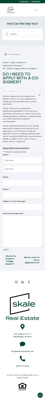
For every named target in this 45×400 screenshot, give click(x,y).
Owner (36, 2)
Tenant (24, 2)
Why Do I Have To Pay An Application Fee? (31, 260)
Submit (6, 249)
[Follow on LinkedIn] (22, 282)
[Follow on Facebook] (29, 282)
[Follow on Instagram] (16, 282)
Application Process (12, 66)
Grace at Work (22, 378)
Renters (21, 62)
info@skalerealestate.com (22, 351)
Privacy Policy (27, 375)
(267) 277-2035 (22, 366)
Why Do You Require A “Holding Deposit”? (11, 260)
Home (5, 62)
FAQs (12, 62)
